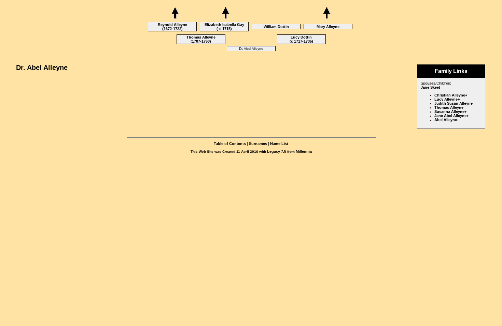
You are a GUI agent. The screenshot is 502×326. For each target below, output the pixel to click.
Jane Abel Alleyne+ (451, 116)
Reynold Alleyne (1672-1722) (172, 27)
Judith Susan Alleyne (453, 103)
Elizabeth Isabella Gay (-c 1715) (224, 27)
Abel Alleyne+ (446, 120)
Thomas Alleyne (448, 107)
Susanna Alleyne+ (450, 111)
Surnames (258, 144)
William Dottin (276, 27)
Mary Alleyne (328, 27)
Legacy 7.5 (276, 151)
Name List (279, 144)
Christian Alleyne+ (450, 95)
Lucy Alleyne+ (447, 99)
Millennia (304, 151)
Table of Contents (230, 144)
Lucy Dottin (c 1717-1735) (301, 39)
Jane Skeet (430, 87)
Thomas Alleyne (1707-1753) (200, 39)
